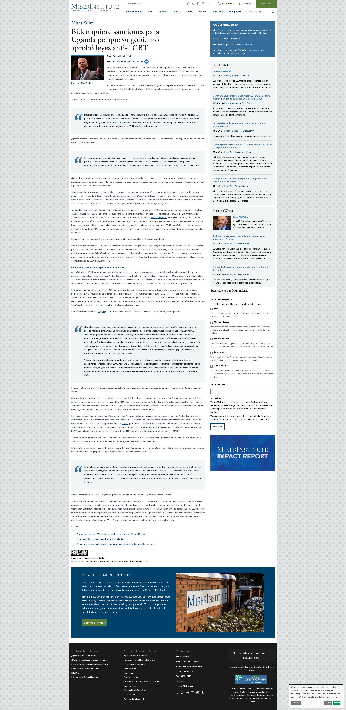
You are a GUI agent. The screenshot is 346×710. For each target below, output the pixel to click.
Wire (150, 12)
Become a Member (95, 623)
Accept (337, 703)
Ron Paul (245, 76)
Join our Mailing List (184, 686)
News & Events (221, 339)
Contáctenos (129, 695)
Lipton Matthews (243, 152)
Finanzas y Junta (131, 677)
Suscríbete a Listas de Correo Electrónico (141, 682)
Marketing (215, 398)
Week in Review (222, 322)
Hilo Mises (75, 673)
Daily (216, 308)
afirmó (125, 424)
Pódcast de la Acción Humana (84, 677)
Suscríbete (218, 12)
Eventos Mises (130, 669)
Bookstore (219, 352)
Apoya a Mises (130, 686)
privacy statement (243, 420)
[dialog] (316, 695)
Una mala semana (222, 71)
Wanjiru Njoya (241, 186)
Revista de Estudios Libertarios (85, 669)
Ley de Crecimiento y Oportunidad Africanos (131, 123)
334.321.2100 (188, 671)
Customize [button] (296, 703)
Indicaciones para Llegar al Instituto (139, 660)
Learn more (238, 409)
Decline (328, 703)
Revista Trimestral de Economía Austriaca (89, 664)
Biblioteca (163, 12)
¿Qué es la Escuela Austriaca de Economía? (89, 660)
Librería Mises (129, 673)
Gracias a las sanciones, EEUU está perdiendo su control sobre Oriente (107, 534)
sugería (101, 312)
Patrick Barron (247, 131)
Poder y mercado (134, 12)
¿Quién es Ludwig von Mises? (84, 656)
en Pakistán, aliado (159, 218)
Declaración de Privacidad (135, 690)
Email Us (179, 681)
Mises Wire (82, 23)
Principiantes (235, 12)
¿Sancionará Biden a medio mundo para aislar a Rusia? (100, 539)
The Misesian (221, 366)
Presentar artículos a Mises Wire (226, 39)
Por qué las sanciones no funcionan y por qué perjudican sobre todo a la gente (111, 544)
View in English (134, 4)
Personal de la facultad (134, 699)
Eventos (203, 12)
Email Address (218, 385)
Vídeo (190, 12)
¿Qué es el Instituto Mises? (135, 656)
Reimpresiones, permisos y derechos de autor (232, 45)
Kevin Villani (246, 103)
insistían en (155, 427)
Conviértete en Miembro (134, 664)
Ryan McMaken (136, 62)
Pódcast (177, 12)
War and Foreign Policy (123, 56)
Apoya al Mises (266, 4)
